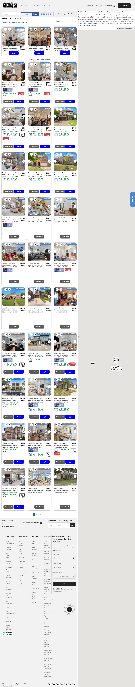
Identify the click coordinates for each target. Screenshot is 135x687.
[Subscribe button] (72, 525)
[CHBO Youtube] (53, 684)
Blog (33, 559)
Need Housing (109, 5)
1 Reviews (46, 93)
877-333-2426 (7, 521)
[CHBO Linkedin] (65, 684)
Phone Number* (57, 572)
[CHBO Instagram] (61, 684)
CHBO (90, 23)
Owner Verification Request (9, 627)
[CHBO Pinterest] (69, 684)
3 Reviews (21, 93)
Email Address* (57, 563)
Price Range (62, 14)
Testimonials (35, 573)
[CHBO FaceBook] (49, 684)
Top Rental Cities (20, 551)
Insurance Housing (59, 6)
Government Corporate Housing (48, 652)
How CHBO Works (26, 6)
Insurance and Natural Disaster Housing (47, 642)
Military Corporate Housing (47, 632)
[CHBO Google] (73, 684)
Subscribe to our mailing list (60, 521)
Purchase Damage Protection (47, 582)
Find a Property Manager (8, 619)
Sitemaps (34, 602)
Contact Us (47, 6)
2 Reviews (46, 134)
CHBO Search (6, 19)
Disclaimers (35, 588)
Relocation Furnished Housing (47, 606)
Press (33, 563)
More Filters (71, 14)
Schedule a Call (8, 526)
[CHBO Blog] (57, 684)
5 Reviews (67, 269)
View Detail (8, 101)
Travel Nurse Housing (46, 624)
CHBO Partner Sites (8, 555)
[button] (93, 363)
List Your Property (124, 5)
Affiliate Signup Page (21, 578)
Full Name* (56, 554)
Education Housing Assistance (47, 666)
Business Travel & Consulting (47, 675)
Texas (27, 19)
